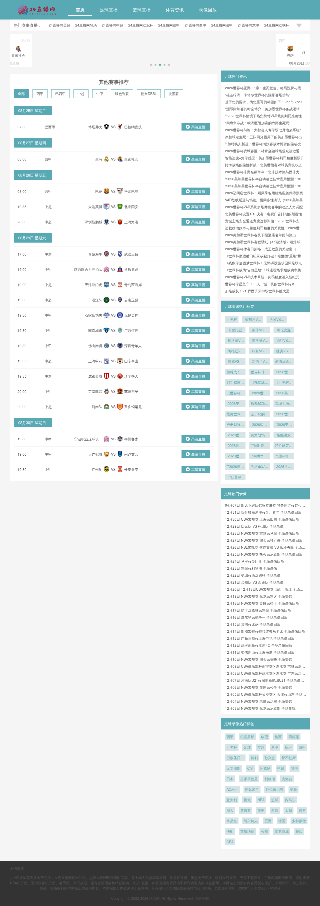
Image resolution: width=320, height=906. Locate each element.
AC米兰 (232, 789)
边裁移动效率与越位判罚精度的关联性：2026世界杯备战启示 (259, 404)
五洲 (268, 820)
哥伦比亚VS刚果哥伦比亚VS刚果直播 (235, 330)
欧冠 (264, 736)
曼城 (247, 799)
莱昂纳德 (247, 831)
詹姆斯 (245, 810)
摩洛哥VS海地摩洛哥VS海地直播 (259, 341)
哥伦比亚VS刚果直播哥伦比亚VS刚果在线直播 (283, 330)
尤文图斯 (233, 768)
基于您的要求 (259, 414)
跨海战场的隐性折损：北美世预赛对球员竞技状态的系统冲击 (259, 435)
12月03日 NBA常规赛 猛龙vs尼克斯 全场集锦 (260, 708)
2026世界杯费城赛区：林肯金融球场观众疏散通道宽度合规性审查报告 (235, 446)
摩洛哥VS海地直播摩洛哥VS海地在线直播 (235, 341)
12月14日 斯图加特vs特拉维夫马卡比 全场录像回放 (265, 631)
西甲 (40, 93)
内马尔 (290, 799)
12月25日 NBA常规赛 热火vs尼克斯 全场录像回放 (263, 554)
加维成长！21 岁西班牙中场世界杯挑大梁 (257, 290)
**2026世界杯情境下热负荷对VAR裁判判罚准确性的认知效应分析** (235, 467)
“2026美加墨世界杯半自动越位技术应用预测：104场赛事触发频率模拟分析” (283, 425)
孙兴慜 (269, 757)
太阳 (288, 810)
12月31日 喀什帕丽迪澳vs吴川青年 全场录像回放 (263, 512)
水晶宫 (231, 820)
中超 (81, 93)
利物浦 (269, 778)
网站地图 (202, 898)
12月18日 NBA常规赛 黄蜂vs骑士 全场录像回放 (262, 603)
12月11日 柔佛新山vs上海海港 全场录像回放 (259, 652)
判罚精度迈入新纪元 (235, 383)
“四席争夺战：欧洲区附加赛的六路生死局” (257, 122)
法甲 (302, 747)
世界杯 (231, 319)
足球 (247, 747)
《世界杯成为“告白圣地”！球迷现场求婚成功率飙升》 (283, 383)
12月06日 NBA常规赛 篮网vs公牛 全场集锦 (258, 687)
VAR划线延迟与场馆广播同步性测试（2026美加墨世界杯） (235, 425)
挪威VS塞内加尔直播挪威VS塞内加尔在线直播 (235, 362)
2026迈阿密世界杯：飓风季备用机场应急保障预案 (264, 192)
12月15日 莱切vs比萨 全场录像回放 (252, 624)
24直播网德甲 (169, 25)
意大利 (231, 799)
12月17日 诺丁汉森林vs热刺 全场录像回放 (258, 610)
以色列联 (122, 93)
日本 (230, 778)
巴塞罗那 (247, 736)
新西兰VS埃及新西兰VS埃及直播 (259, 362)
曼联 (293, 789)
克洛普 (287, 778)
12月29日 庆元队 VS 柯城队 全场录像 (254, 526)
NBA (261, 799)
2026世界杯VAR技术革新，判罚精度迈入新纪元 (262, 276)
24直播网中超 (112, 25)
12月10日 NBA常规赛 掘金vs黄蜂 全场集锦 (258, 659)
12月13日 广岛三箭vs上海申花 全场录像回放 (259, 638)
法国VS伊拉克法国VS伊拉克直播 (276, 320)
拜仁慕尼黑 (274, 789)
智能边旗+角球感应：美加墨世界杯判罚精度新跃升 (264, 157)
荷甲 (261, 810)
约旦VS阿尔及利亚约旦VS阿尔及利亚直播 (283, 341)
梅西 (278, 736)
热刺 (254, 757)
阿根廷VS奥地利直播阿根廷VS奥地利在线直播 (235, 351)
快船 (230, 831)
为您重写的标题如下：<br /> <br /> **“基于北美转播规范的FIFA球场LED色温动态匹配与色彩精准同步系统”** (259, 467)
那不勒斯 (289, 757)
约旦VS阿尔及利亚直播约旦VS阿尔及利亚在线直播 (259, 351)
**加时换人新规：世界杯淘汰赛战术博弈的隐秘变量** (259, 446)
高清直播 (198, 126)
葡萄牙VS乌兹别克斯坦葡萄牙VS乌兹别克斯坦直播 (252, 320)
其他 (294, 768)
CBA (230, 841)
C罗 (250, 768)
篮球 (274, 799)
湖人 (230, 810)
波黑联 (173, 93)
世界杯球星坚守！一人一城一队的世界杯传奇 (260, 283)
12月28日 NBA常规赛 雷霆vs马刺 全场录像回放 (262, 533)
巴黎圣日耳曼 (235, 758)
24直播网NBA (86, 25)
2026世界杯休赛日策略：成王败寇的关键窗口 (260, 248)
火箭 (264, 831)
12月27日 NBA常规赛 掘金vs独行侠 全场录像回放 (263, 540)
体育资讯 (175, 9)
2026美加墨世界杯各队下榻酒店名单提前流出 (260, 234)
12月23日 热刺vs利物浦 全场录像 (251, 568)
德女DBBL (149, 93)
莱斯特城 (282, 831)
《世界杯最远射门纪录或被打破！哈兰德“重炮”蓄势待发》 (235, 393)
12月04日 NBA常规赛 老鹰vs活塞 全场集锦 (258, 701)
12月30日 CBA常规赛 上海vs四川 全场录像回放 (262, 519)
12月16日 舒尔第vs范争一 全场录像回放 (256, 617)
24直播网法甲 (222, 25)
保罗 (302, 810)
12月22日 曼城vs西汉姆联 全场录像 (252, 575)
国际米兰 (252, 789)
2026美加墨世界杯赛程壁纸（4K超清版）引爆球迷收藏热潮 (283, 393)
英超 (261, 747)
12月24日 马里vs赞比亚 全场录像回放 (254, 561)
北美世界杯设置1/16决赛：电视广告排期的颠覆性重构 (235, 414)
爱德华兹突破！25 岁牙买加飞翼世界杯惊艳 (283, 362)
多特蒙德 (299, 820)
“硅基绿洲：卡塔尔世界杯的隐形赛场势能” (257, 94)
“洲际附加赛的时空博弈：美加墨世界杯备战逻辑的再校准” (283, 456)
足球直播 (109, 9)
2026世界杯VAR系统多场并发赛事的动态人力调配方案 (283, 414)
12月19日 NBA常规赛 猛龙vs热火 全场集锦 (258, 596)
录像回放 (208, 9)
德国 (281, 820)
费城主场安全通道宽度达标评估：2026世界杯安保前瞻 (283, 404)
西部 (274, 810)
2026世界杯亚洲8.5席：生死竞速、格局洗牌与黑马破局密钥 (283, 467)
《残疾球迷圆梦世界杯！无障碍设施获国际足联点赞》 (259, 383)
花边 (299, 831)
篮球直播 (142, 9)
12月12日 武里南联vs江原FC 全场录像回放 (258, 645)
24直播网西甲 (195, 25)
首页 (80, 9)
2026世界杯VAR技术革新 (283, 372)
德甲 (288, 747)
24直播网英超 (59, 25)
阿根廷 (293, 736)
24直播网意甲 (248, 25)
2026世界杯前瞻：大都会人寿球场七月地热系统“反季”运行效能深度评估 (235, 456)
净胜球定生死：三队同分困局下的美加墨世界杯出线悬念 (283, 446)
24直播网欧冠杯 (140, 25)
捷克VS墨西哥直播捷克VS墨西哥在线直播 (283, 351)
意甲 (274, 747)
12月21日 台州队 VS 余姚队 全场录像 (254, 582)
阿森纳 (265, 768)
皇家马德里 (249, 778)
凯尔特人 (251, 820)
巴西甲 (60, 93)
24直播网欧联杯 (276, 25)
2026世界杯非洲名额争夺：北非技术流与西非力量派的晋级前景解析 (235, 435)
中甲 (99, 93)
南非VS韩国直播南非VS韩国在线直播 (259, 330)
